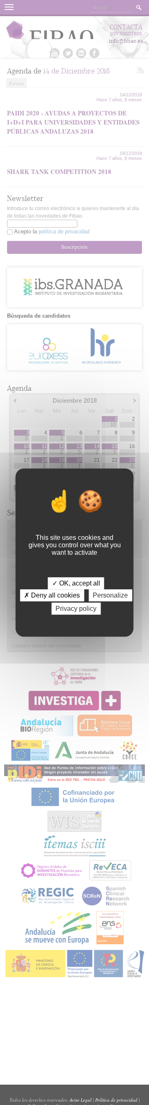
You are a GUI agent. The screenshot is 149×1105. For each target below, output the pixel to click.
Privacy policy (75, 608)
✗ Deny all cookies (52, 595)
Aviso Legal (80, 1100)
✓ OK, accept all (76, 583)
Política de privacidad (116, 1100)
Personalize (110, 595)
